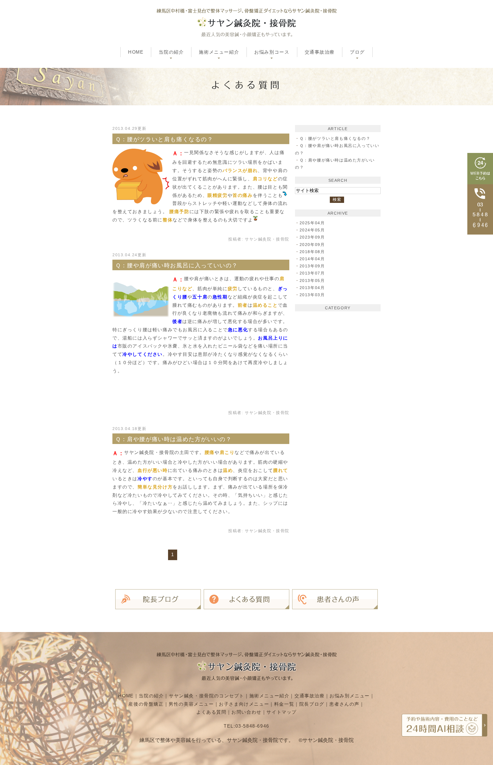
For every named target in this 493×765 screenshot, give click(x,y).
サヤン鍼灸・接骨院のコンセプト (206, 695)
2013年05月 (312, 280)
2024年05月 (312, 230)
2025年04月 (312, 223)
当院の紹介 (151, 695)
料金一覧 (284, 704)
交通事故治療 (320, 52)
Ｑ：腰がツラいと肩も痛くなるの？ (164, 139)
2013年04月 (312, 287)
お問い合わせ (246, 712)
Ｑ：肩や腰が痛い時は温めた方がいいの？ (173, 439)
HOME (136, 52)
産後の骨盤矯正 (145, 704)
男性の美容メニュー (191, 704)
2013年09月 (312, 266)
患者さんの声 (344, 704)
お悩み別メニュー (350, 695)
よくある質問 (211, 712)
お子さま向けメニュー (244, 704)
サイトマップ (281, 712)
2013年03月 (312, 294)
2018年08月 (312, 251)
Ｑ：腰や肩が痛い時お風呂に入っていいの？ (176, 265)
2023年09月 (312, 237)
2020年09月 (312, 244)
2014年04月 (312, 259)
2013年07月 (312, 273)
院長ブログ (311, 704)
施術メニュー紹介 (269, 695)
